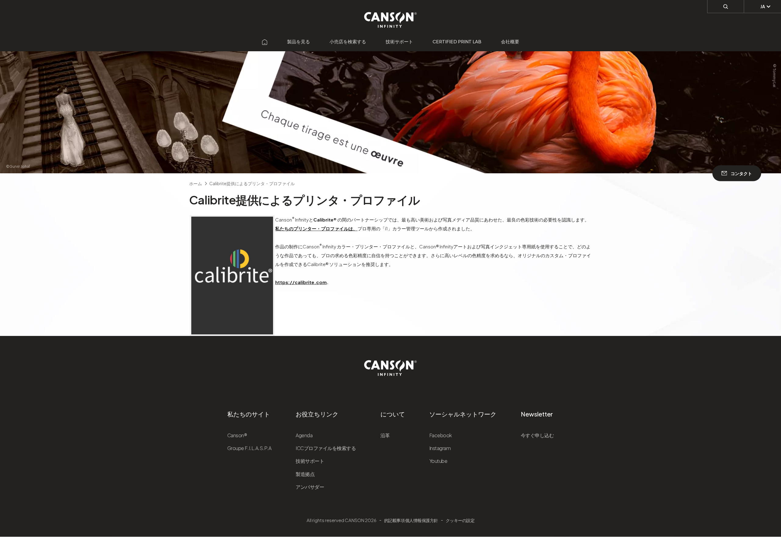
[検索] (725, 6)
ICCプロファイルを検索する (326, 448)
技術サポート (399, 41)
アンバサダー (310, 487)
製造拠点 (305, 474)
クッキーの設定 (460, 520)
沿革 (385, 435)
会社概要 (510, 41)
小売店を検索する (347, 41)
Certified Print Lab (457, 41)
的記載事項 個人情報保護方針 (411, 520)
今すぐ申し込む (537, 435)
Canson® (237, 435)
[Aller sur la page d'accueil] (265, 41)
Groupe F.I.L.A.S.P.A (249, 448)
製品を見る (298, 41)
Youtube (438, 461)
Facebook (440, 435)
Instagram (440, 448)
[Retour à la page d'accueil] (390, 16)
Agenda (304, 435)
